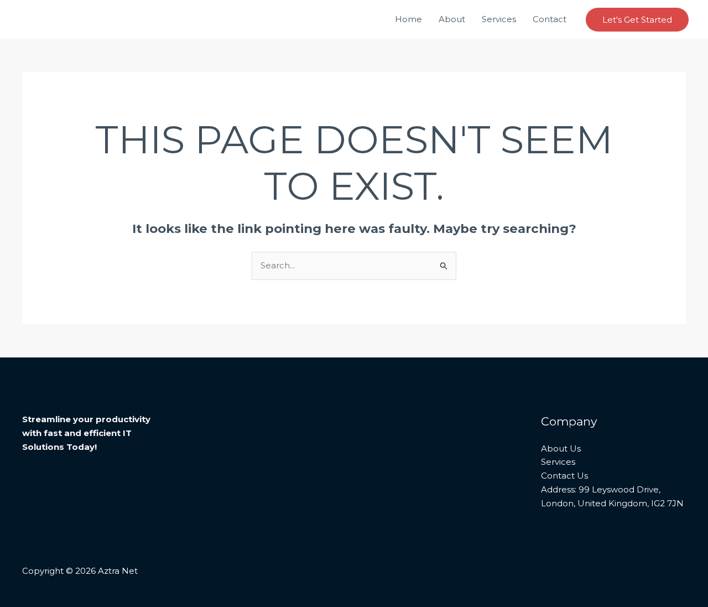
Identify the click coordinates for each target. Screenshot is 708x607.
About (452, 19)
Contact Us (564, 475)
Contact (549, 19)
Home (408, 19)
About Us (561, 448)
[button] (637, 20)
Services (499, 19)
